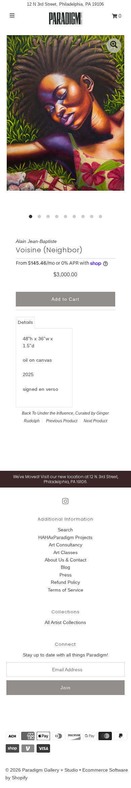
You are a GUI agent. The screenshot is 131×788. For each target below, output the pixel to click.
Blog (65, 567)
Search (65, 529)
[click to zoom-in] (113, 45)
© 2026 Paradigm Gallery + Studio (41, 770)
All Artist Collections (65, 622)
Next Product (95, 421)
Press (65, 575)
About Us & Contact (65, 559)
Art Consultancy (65, 544)
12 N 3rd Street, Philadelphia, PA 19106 (65, 4)
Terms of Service (65, 590)
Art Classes (65, 552)
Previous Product (61, 421)
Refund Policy (65, 582)
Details (25, 322)
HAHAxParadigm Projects (65, 537)
